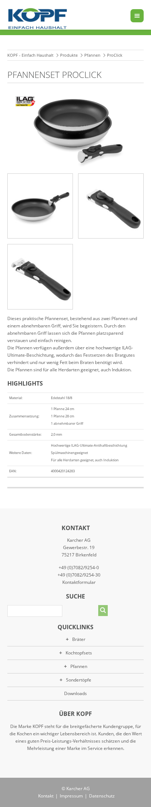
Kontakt (46, 796)
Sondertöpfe (78, 680)
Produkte (69, 55)
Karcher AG (78, 788)
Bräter (78, 639)
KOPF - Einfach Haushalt (30, 55)
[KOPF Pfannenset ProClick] (40, 206)
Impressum (71, 796)
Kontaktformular (79, 582)
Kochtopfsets (79, 653)
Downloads (75, 693)
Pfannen (92, 55)
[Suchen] (103, 610)
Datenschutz (102, 796)
